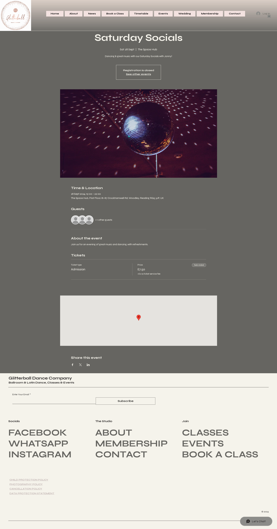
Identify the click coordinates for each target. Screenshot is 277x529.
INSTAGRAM (39, 454)
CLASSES (205, 432)
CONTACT (121, 454)
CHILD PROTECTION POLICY (28, 479)
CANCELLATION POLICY (25, 488)
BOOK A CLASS (220, 454)
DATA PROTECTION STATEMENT (31, 493)
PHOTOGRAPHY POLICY (26, 484)
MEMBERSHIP (131, 443)
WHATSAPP (38, 443)
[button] (269, 15)
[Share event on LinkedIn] (88, 364)
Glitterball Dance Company (40, 378)
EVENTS (203, 443)
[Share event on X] (80, 364)
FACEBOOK (37, 432)
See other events (138, 74)
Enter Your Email (21, 394)
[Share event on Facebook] (72, 364)
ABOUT (113, 432)
